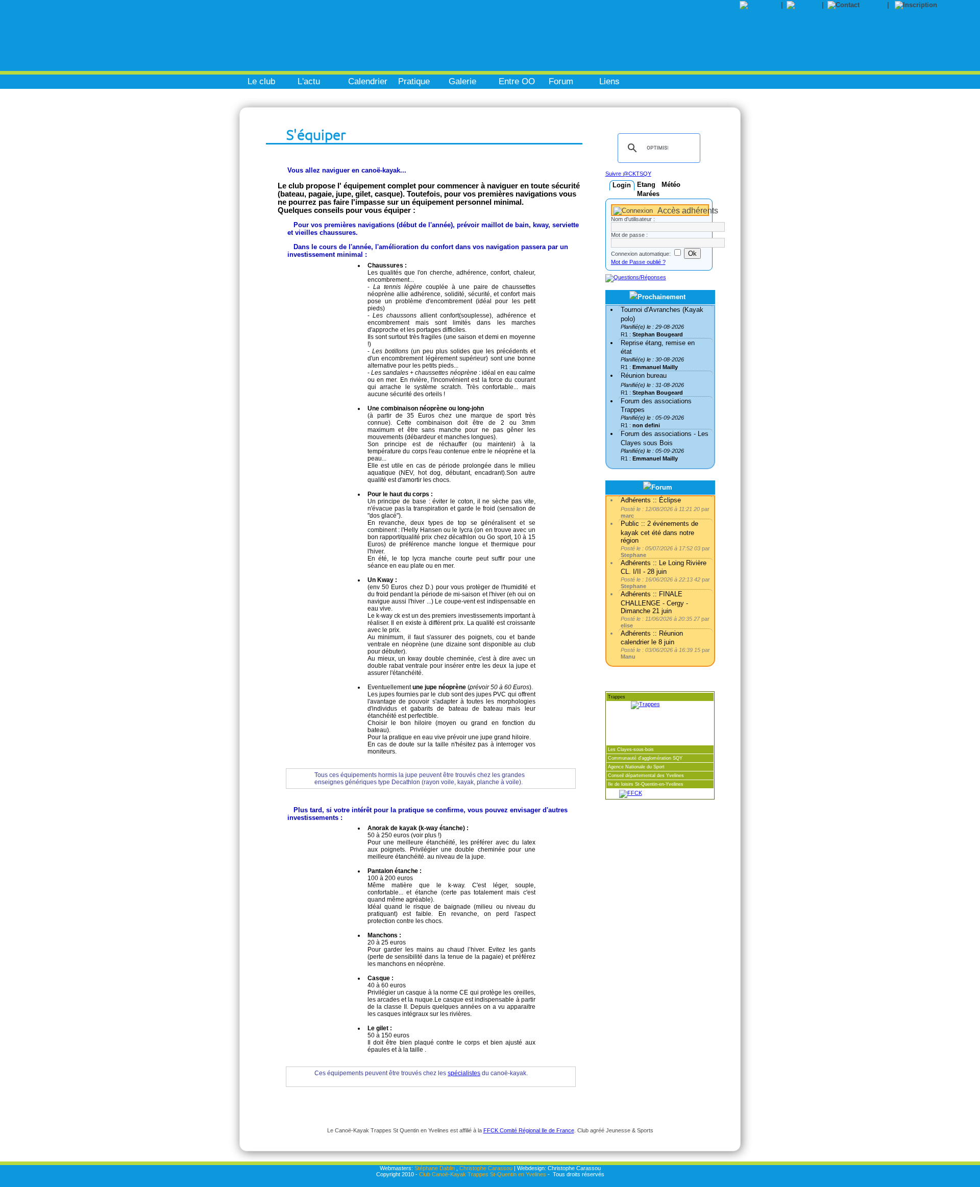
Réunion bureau (644, 375)
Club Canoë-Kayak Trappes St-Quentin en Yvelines (482, 1174)
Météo (671, 184)
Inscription (958, 5)
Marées (648, 194)
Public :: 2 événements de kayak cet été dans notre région (659, 532)
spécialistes (464, 1073)
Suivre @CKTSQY (628, 174)
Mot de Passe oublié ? (638, 262)
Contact (875, 5)
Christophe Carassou (485, 1168)
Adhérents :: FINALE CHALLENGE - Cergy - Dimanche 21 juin (654, 602)
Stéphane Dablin (434, 1168)
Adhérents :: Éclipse (651, 500)
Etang (646, 184)
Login (621, 185)
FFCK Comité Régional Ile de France (528, 1130)
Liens (609, 81)
